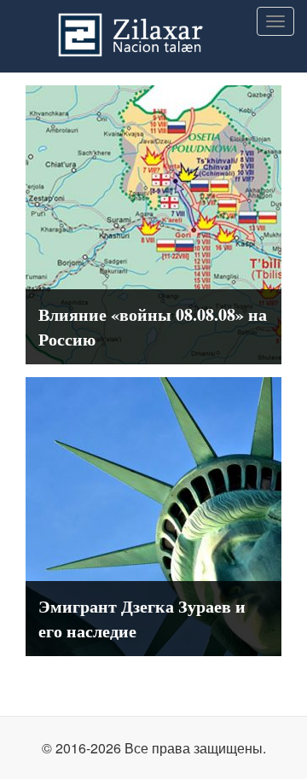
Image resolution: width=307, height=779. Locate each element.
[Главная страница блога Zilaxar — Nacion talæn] (153, 21)
